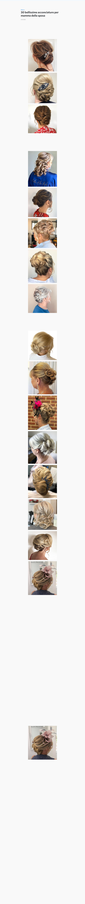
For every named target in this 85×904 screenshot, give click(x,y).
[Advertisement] (42, 30)
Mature (23, 9)
